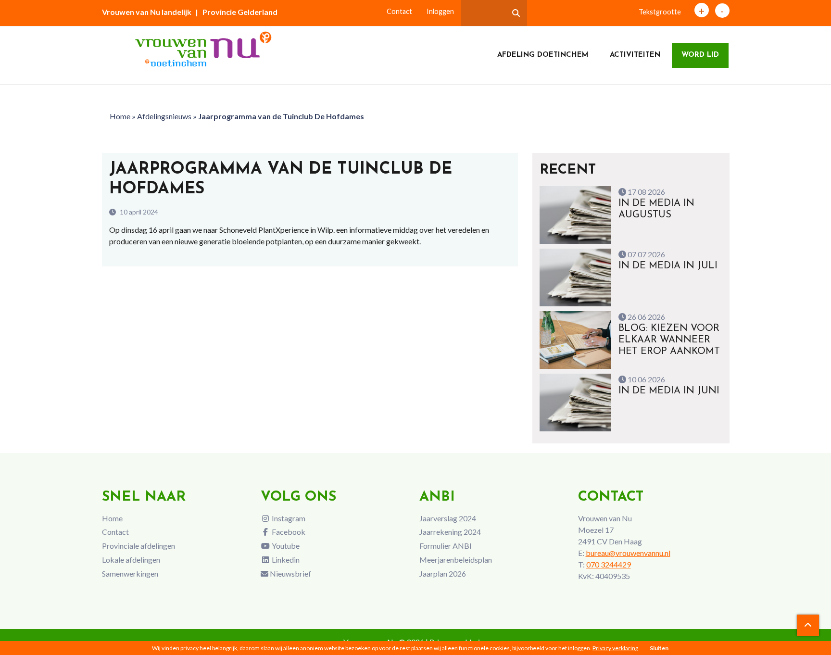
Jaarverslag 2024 (447, 518)
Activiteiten (635, 55)
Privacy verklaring (615, 648)
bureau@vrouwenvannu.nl (628, 552)
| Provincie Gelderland (236, 11)
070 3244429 (608, 564)
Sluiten (659, 648)
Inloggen (440, 11)
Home (120, 116)
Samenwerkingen (130, 573)
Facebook (287, 531)
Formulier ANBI (445, 545)
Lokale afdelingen (131, 559)
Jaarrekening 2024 (450, 531)
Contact (399, 11)
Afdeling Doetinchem (543, 55)
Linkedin (285, 559)
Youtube (285, 545)
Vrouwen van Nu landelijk (146, 11)
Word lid (700, 55)
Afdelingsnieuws (164, 116)
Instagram (287, 518)
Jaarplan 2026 (442, 573)
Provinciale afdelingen (138, 545)
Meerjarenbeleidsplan (455, 559)
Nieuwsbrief (289, 573)
